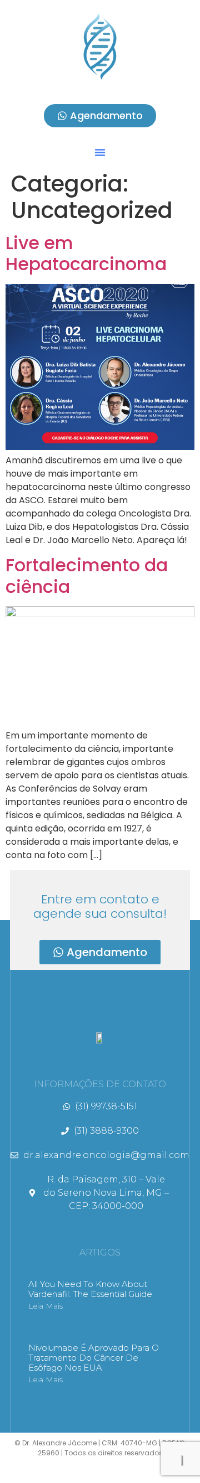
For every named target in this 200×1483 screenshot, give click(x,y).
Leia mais (45, 1306)
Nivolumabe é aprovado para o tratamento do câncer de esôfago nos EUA (93, 1357)
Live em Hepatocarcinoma (86, 253)
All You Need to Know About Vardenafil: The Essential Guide (90, 1289)
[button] (100, 152)
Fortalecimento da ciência (87, 575)
